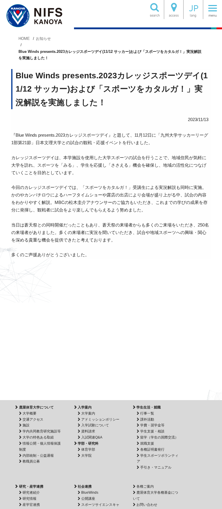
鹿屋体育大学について (36, 407)
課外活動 (147, 419)
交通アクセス (33, 419)
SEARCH (154, 9)
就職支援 (147, 443)
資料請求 (88, 431)
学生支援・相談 (152, 431)
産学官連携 (31, 505)
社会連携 (85, 486)
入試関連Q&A (91, 437)
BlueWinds (89, 493)
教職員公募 (31, 461)
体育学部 (88, 449)
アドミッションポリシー (100, 419)
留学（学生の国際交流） (159, 437)
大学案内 (88, 413)
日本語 (193, 9)
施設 (26, 425)
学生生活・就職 (148, 407)
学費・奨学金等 (152, 425)
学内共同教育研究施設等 (42, 431)
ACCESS (173, 9)
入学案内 (85, 407)
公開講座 (88, 499)
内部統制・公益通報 (38, 456)
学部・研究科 (88, 443)
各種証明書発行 (152, 449)
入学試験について (95, 425)
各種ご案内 (145, 486)
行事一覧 (147, 413)
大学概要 (29, 413)
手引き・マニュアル (155, 467)
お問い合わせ (146, 505)
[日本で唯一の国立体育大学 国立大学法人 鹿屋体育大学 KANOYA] (37, 16)
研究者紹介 (31, 493)
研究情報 (29, 499)
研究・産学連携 (31, 486)
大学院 (86, 456)
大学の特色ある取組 (38, 437)
